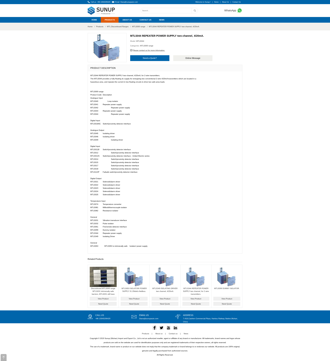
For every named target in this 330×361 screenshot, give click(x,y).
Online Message (192, 58)
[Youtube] (168, 328)
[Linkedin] (175, 328)
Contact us (145, 20)
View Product (103, 299)
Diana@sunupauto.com (129, 2)
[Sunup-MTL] (101, 10)
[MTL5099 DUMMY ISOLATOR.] (226, 277)
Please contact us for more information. (149, 50)
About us (127, 20)
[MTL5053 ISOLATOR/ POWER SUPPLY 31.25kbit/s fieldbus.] (134, 277)
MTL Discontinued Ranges (118, 26)
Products (110, 20)
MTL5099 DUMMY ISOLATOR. (227, 288)
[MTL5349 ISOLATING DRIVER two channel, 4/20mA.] (165, 277)
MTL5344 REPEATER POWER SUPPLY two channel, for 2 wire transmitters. (196, 291)
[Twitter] (161, 328)
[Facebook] (154, 328)
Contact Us (236, 2)
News (161, 20)
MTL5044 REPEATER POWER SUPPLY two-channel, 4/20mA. (174, 26)
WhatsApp (230, 10)
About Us (225, 2)
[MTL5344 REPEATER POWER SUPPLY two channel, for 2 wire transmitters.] (195, 277)
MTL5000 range (138, 26)
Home (216, 2)
